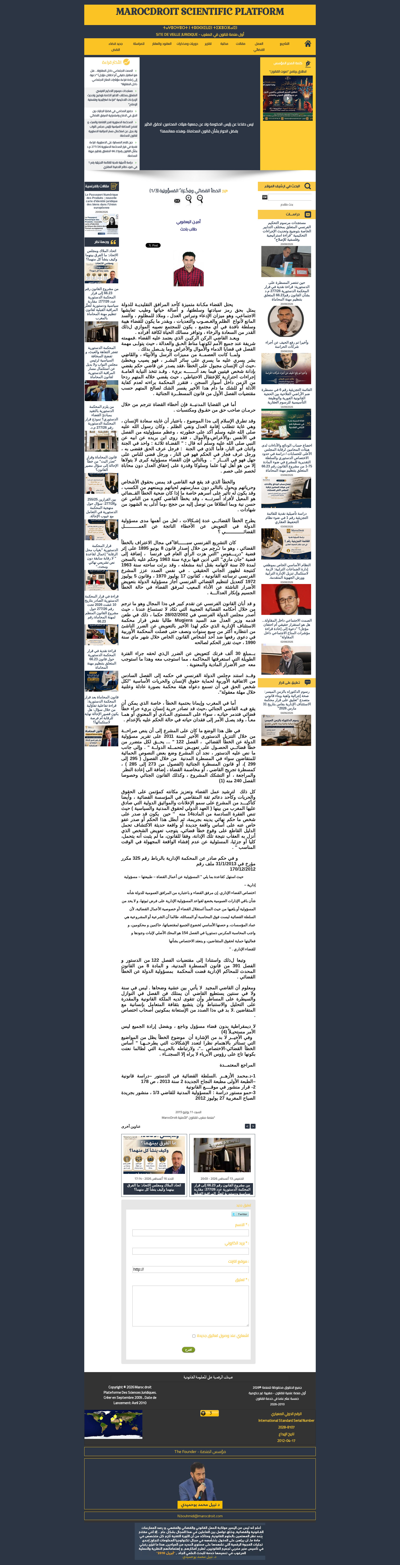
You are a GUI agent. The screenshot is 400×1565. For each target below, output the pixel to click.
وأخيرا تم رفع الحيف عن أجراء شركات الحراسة (287, 344)
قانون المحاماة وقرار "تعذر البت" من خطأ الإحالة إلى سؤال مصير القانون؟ (101, 463)
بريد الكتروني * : (237, 1243)
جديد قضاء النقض (116, 47)
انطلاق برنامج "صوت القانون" (287, 71)
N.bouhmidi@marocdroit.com (200, 1515)
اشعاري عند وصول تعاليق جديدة (223, 1335)
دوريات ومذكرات (187, 44)
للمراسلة (138, 44)
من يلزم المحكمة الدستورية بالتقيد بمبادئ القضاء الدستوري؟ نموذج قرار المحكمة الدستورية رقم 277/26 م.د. (101, 417)
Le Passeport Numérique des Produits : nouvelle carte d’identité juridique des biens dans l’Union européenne (101, 201)
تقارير (208, 44)
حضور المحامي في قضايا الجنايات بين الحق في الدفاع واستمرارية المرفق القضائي (113, 113)
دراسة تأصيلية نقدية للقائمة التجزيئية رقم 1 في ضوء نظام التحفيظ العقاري (112, 164)
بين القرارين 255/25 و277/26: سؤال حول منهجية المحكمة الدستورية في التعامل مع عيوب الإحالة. (101, 507)
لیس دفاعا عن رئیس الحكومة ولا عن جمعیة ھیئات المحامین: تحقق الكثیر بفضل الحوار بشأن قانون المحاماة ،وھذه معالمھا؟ (199, 127)
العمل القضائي (259, 47)
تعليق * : (242, 1279)
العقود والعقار (162, 44)
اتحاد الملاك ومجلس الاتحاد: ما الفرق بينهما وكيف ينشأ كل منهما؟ (101, 255)
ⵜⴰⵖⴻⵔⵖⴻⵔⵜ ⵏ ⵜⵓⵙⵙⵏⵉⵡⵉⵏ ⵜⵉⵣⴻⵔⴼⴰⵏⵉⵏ (200, 28)
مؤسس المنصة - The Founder (200, 1451)
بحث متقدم (287, 204)
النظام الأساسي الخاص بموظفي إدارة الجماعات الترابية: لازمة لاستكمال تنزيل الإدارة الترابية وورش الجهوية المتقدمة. (287, 571)
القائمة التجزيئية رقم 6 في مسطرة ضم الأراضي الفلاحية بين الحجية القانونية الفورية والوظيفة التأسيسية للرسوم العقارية (287, 396)
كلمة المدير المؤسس (288, 63)
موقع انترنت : (238, 1261)
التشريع (284, 44)
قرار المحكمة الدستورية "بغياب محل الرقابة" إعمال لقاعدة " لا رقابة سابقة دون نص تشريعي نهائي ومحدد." (101, 556)
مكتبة (224, 44)
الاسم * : (242, 1224)
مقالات (240, 44)
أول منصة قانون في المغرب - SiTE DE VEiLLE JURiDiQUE (200, 34)
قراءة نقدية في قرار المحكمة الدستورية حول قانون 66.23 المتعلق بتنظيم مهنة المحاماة (101, 659)
